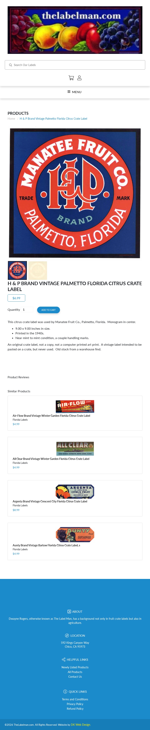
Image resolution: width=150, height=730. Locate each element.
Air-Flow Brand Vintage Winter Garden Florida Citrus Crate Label (51, 415)
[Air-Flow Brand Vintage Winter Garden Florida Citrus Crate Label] (75, 406)
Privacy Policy (75, 704)
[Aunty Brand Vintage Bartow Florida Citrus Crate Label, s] (75, 535)
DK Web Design (80, 724)
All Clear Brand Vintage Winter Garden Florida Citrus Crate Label (51, 458)
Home (11, 118)
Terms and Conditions (75, 699)
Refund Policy (75, 708)
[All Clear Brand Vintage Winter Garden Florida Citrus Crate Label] (75, 448)
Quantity (14, 309)
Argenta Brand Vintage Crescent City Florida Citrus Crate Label (50, 501)
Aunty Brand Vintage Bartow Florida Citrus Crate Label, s (46, 545)
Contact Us (75, 676)
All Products (75, 672)
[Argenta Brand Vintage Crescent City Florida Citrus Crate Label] (75, 491)
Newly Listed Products (75, 667)
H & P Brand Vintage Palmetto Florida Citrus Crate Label (53, 118)
